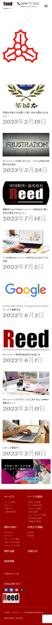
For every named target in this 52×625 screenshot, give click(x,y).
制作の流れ (10, 527)
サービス (9, 496)
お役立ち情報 (34, 527)
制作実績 (9, 551)
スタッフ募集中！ (11, 447)
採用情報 (9, 561)
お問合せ (32, 551)
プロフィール (11, 573)
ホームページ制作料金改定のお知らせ (21, 354)
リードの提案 (34, 496)
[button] (46, 5)
